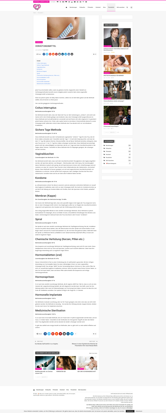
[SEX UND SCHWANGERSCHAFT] (87, 363)
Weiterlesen (139, 411)
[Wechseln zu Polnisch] (72, 1)
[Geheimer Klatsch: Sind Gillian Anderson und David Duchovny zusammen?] (117, 37)
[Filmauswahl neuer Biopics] (117, 115)
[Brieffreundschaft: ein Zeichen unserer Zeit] (45, 363)
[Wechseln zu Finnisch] (60, 1)
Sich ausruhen (120, 7)
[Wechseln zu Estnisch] (57, 1)
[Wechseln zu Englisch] (86, 1)
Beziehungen (73, 7)
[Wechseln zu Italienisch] (69, 1)
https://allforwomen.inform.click (118, 396)
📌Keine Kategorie (111, 163)
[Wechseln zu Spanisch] (77, 1)
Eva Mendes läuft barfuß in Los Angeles (46, 344)
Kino (104, 7)
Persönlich (111, 7)
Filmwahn (90, 7)
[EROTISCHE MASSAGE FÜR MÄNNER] (117, 64)
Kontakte (53, 2)
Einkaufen (82, 7)
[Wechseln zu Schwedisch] (80, 1)
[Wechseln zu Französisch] (63, 1)
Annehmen (130, 411)
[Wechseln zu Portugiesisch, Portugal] (74, 1)
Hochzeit (98, 7)
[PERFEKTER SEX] (66, 363)
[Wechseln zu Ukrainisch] (83, 1)
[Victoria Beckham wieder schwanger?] (117, 89)
